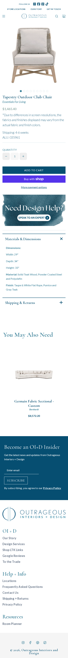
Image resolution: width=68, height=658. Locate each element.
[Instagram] (23, 642)
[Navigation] (3, 16)
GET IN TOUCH (54, 9)
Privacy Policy (52, 488)
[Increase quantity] (23, 156)
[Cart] (64, 16)
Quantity (9, 149)
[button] (21, 91)
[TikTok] (45, 642)
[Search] (56, 16)
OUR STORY (36, 9)
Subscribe (16, 481)
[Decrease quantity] (6, 156)
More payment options (34, 187)
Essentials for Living (14, 102)
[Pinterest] (37, 642)
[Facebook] (30, 642)
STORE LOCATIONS (16, 9)
